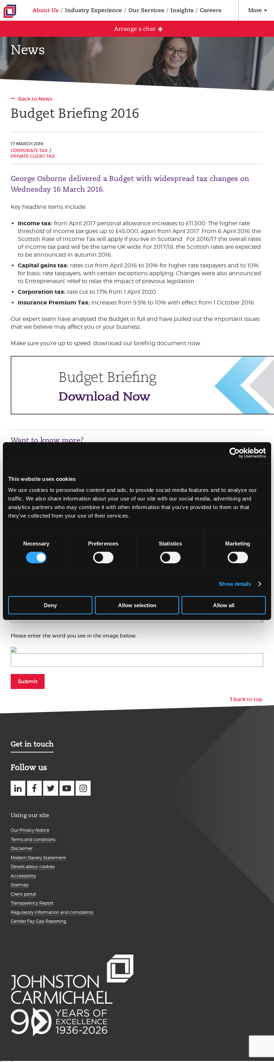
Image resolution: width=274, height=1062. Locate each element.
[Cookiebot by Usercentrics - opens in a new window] (234, 452)
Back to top (248, 699)
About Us (45, 10)
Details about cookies (33, 866)
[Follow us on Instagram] (83, 788)
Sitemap (20, 884)
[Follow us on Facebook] (34, 788)
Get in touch (32, 744)
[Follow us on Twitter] (50, 788)
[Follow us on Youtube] (67, 788)
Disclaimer (21, 848)
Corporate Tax (29, 150)
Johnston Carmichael (10, 11)
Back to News (35, 98)
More (255, 10)
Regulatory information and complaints (52, 912)
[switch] (103, 557)
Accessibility (23, 876)
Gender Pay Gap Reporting (38, 921)
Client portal (23, 894)
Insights (182, 10)
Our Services (146, 10)
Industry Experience (93, 10)
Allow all (223, 605)
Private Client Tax (33, 156)
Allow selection (137, 605)
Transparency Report (32, 903)
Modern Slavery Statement (38, 857)
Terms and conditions (33, 839)
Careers (210, 10)
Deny (50, 605)
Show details (235, 583)
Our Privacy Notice (30, 830)
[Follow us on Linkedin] (18, 788)
